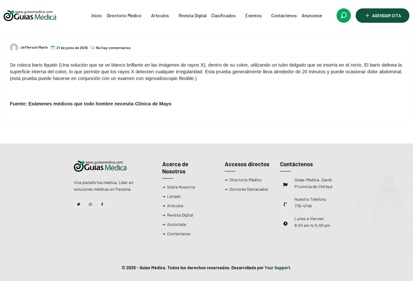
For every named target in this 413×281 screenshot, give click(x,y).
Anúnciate (176, 224)
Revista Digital (192, 15)
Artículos (160, 15)
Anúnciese (312, 15)
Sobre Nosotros (181, 186)
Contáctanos (178, 233)
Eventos (253, 15)
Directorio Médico (124, 15)
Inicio (96, 15)
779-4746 (303, 205)
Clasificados (223, 15)
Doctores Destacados (248, 189)
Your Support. (278, 267)
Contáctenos (284, 15)
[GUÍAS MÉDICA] (30, 15)
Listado (174, 196)
